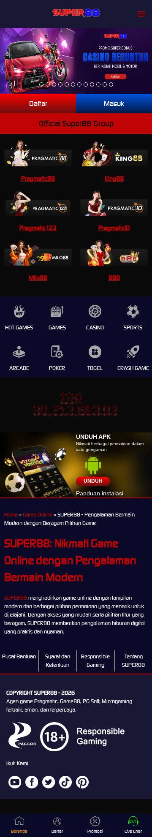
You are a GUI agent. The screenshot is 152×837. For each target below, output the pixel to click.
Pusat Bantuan (19, 656)
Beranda (19, 831)
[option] (41, 84)
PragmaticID (114, 228)
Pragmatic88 (38, 178)
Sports (133, 327)
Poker (57, 368)
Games (57, 327)
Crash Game (133, 368)
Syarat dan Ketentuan (57, 661)
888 (114, 278)
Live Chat (133, 831)
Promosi (95, 831)
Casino (95, 327)
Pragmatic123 (38, 228)
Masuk (114, 103)
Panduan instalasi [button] (99, 493)
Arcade (19, 368)
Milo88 (38, 278)
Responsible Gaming (95, 661)
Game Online (37, 514)
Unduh (93, 481)
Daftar (38, 103)
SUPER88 (15, 597)
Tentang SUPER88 (133, 661)
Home (11, 514)
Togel (95, 368)
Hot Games (19, 327)
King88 (114, 178)
